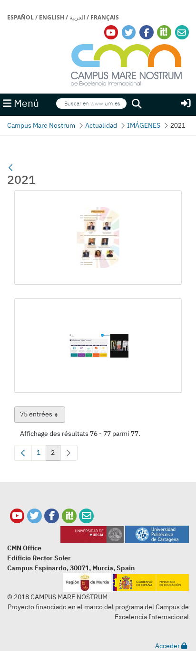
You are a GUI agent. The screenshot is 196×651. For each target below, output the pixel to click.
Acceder (168, 646)
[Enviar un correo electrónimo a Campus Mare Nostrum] (181, 32)
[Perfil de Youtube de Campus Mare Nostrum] (17, 516)
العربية (77, 17)
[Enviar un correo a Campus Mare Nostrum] (86, 516)
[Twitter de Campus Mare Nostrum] (34, 516)
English (51, 17)
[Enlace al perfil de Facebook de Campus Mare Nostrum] (146, 32)
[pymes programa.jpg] (98, 237)
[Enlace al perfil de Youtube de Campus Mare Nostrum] (111, 32)
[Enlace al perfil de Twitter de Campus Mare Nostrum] (129, 32)
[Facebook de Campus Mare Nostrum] (51, 516)
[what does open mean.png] (98, 345)
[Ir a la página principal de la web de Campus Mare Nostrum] (126, 63)
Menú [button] (25, 103)
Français (104, 17)
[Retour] (10, 167)
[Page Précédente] (23, 453)
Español (20, 17)
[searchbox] (91, 103)
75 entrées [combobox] (42, 416)
